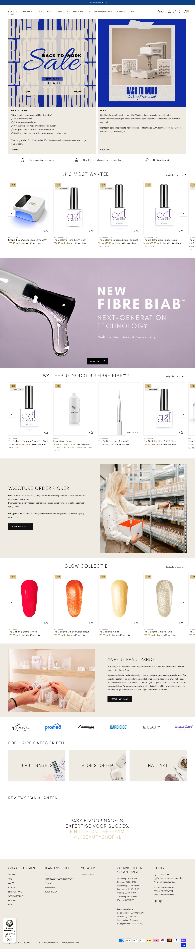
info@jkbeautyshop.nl (166, 882)
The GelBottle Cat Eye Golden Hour (71, 631)
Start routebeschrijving (164, 894)
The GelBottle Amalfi (108, 631)
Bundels (12, 900)
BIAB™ (49, 11)
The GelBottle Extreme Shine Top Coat (118, 240)
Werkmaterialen (102, 11)
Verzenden (50, 887)
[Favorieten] (180, 12)
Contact (49, 883)
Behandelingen (80, 11)
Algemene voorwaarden (46, 943)
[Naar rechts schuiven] (183, 213)
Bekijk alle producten (175, 175)
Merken (27, 11)
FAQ (46, 875)
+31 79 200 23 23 (164, 874)
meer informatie (21, 526)
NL (161, 12)
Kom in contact (119, 699)
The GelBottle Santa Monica (22, 631)
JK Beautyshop (22, 943)
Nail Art (62, 11)
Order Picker (87, 875)
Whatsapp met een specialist (170, 878)
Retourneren (51, 892)
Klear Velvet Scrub (62, 441)
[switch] (9, 939)
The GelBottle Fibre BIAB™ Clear (69, 240)
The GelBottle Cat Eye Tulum (157, 631)
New (10, 905)
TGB (39, 11)
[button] (175, 12)
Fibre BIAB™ (96, 361)
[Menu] (14, 920)
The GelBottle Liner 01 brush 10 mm (116, 441)
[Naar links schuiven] (11, 213)
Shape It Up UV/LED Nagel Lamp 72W (27, 240)
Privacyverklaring (71, 943)
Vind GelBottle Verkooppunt (59, 879)
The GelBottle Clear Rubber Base (160, 240)
